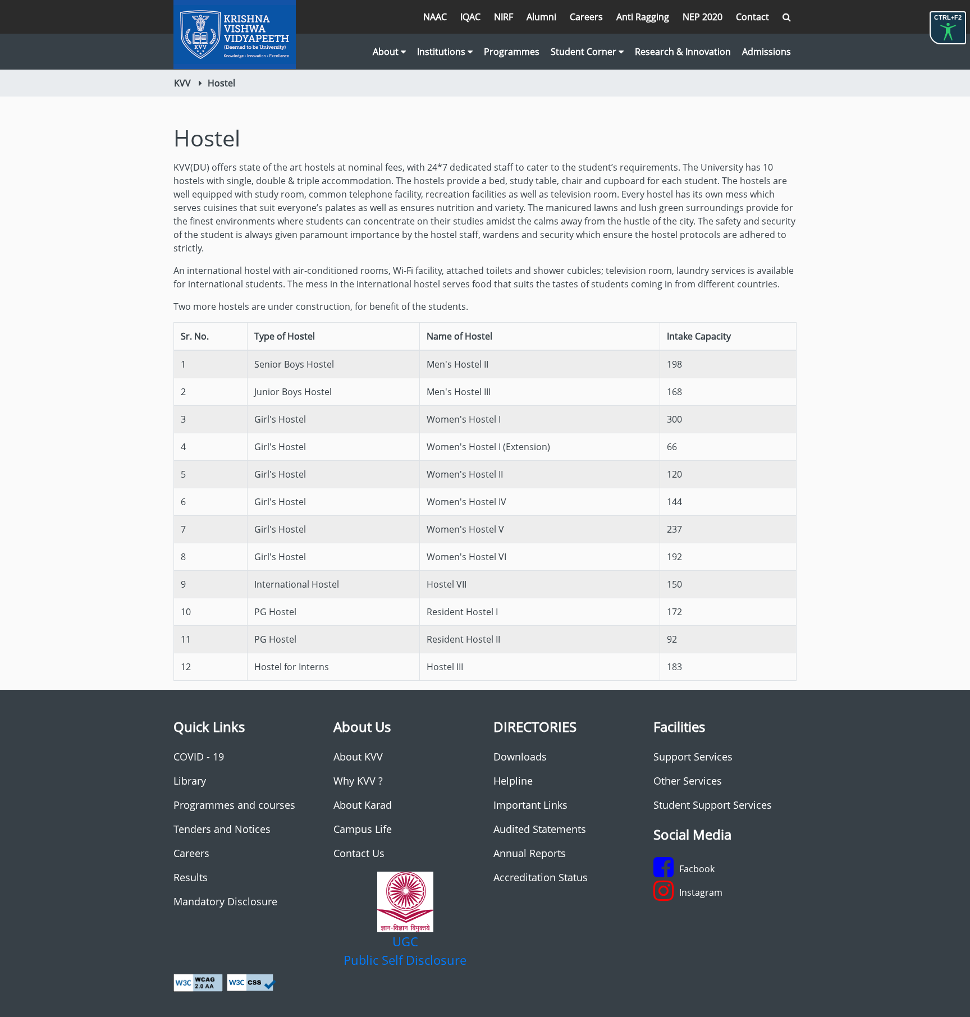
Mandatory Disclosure (225, 901)
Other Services (687, 780)
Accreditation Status (540, 877)
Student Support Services (712, 805)
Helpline (513, 780)
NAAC (435, 17)
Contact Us (359, 853)
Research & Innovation (683, 51)
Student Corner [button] (585, 51)
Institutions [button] (442, 51)
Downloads (520, 756)
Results (190, 877)
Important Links (530, 805)
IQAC (470, 17)
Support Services (693, 756)
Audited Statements (539, 829)
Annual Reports (529, 853)
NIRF (503, 17)
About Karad (362, 805)
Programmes (511, 51)
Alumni (541, 17)
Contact (752, 17)
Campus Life (362, 829)
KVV (182, 83)
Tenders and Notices (222, 829)
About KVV (358, 756)
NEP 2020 (702, 17)
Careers (586, 17)
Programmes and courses (234, 805)
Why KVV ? (358, 780)
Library (189, 780)
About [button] (387, 51)
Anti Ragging (642, 17)
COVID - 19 (198, 756)
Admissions (766, 51)
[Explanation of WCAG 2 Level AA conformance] (198, 982)
